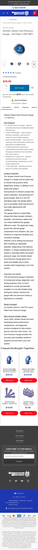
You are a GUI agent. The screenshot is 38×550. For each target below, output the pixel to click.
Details (16, 107)
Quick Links (19, 440)
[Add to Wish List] (32, 88)
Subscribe (19, 461)
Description (7, 107)
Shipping (25, 107)
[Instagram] (28, 480)
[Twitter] (16, 480)
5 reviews (18, 73)
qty (6, 86)
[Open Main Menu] (3, 13)
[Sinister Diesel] (20, 13)
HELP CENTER (20, 8)
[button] (11, 64)
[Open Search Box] (7, 13)
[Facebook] (10, 480)
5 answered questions (10, 76)
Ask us (24, 103)
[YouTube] (22, 480)
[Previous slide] (4, 64)
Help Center (19, 435)
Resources (19, 431)
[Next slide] (33, 64)
